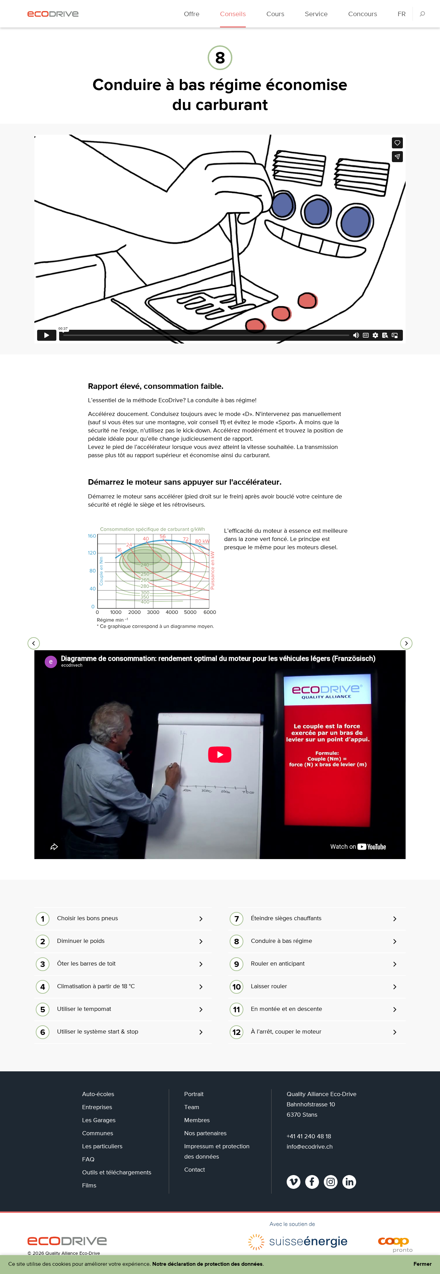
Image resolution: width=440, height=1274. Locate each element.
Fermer (423, 1264)
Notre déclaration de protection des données (207, 1264)
